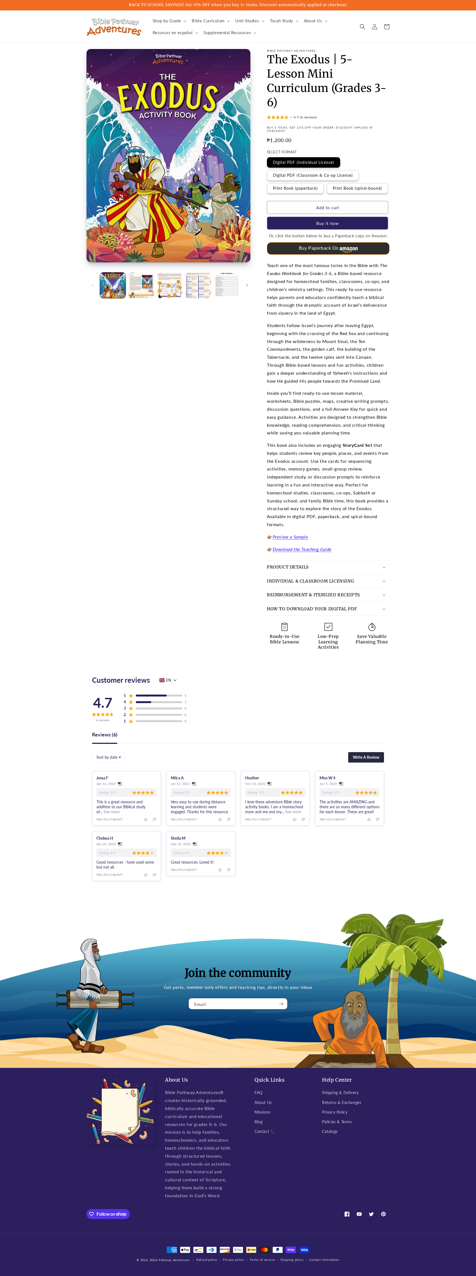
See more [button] (111, 811)
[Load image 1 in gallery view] (113, 285)
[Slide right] (247, 285)
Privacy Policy (334, 1112)
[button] (169, 21)
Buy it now (327, 223)
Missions (263, 1112)
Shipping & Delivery (340, 1092)
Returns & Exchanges (341, 1102)
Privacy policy (233, 1259)
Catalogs (330, 1131)
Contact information (324, 1259)
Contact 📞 (265, 1131)
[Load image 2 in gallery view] (141, 285)
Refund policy (206, 1259)
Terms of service (262, 1259)
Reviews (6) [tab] (104, 735)
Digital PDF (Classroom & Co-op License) (313, 175)
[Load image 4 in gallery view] (198, 285)
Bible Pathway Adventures (170, 1260)
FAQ (259, 1092)
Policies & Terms (337, 1121)
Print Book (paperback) (295, 188)
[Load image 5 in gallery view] (227, 285)
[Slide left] (92, 285)
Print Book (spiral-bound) (357, 188)
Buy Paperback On (319, 248)
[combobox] (108, 757)
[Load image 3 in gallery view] (170, 285)
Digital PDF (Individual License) (303, 162)
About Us (263, 1102)
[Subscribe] (281, 1004)
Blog (259, 1121)
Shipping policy (292, 1259)
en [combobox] (168, 680)
